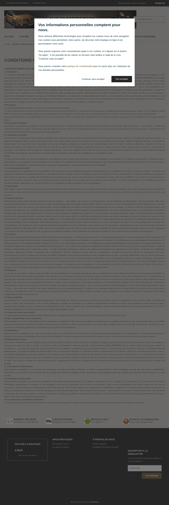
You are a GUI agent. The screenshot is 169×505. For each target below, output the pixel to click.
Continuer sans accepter (93, 79)
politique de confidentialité (80, 66)
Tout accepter (121, 79)
